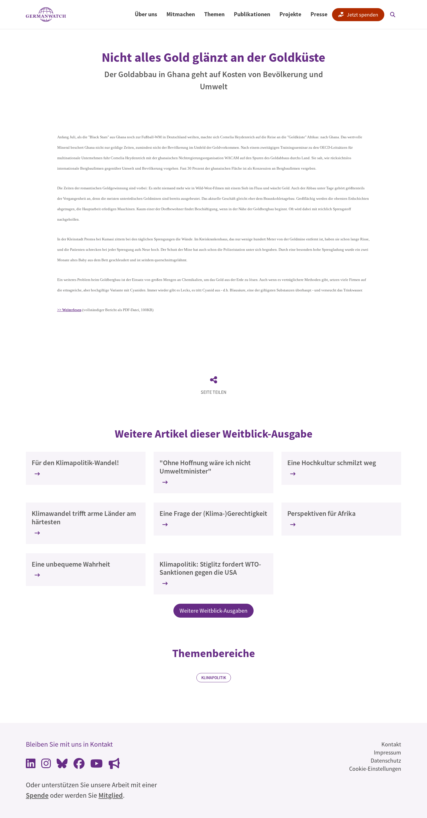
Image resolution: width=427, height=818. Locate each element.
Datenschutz (386, 760)
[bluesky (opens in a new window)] (62, 765)
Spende (37, 795)
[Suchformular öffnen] (392, 14)
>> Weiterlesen (69, 310)
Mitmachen (180, 14)
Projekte (290, 14)
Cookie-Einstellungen (375, 768)
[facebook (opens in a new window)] (79, 765)
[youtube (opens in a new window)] (96, 765)
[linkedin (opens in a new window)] (30, 765)
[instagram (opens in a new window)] (46, 765)
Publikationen (252, 14)
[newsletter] (114, 765)
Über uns (146, 14)
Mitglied (110, 795)
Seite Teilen (213, 392)
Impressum (387, 752)
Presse (319, 14)
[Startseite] (46, 14)
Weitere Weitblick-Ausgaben (213, 610)
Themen (214, 14)
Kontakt (391, 744)
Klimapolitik (213, 677)
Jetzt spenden (362, 14)
